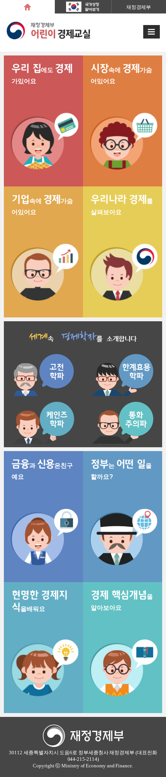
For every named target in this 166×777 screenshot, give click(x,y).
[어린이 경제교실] (48, 32)
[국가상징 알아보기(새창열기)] (83, 5)
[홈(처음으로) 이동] (27, 6)
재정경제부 (138, 7)
